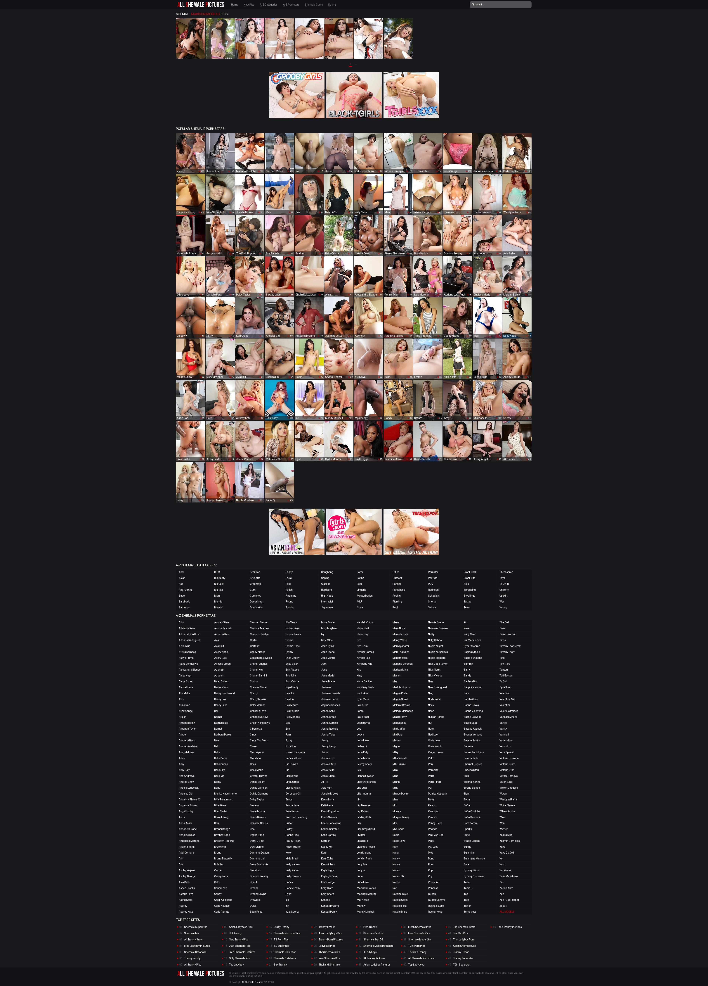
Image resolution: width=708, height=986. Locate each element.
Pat (430, 787)
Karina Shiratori (330, 829)
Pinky (431, 840)
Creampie (255, 583)
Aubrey (183, 905)
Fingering (291, 595)
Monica (397, 811)
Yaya (502, 846)
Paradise (433, 770)
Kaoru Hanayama (331, 823)
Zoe (501, 893)
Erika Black (292, 663)
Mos (395, 823)
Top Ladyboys (416, 964)
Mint (395, 787)
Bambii (218, 728)
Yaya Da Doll (506, 852)
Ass (181, 583)
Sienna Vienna (472, 781)
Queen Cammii (436, 899)
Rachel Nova (435, 911)
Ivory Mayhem (329, 628)
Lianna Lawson (365, 775)
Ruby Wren (470, 634)
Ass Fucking (185, 589)
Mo (394, 805)
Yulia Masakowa (508, 876)
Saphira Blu (470, 681)
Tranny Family (192, 958)
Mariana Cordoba (403, 663)
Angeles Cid (185, 793)
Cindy (253, 734)
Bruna (217, 852)
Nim (430, 681)
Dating (332, 4)
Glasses (325, 583)
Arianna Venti (187, 846)
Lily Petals (363, 811)
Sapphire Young (473, 687)
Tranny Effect (327, 926)
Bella (217, 752)
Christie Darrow (259, 716)
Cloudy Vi (255, 758)
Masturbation (365, 595)
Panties (397, 583)
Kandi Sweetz (329, 817)
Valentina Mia (507, 699)
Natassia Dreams (438, 628)
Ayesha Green (222, 663)
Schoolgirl (434, 595)
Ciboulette (256, 728)
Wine (502, 817)
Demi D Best (257, 840)
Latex (360, 572)
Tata (466, 899)
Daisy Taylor (257, 799)
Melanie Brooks (401, 705)
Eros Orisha (292, 681)
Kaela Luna (327, 799)
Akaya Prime (186, 657)
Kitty (359, 675)
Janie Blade (328, 681)
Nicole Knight (435, 646)
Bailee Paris (221, 687)
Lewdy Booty (364, 764)
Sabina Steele (472, 651)
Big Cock (219, 583)
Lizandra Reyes (366, 846)
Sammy (468, 663)
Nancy (396, 858)
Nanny (396, 864)
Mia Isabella (399, 722)
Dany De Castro (259, 823)
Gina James (292, 781)
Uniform (504, 589)
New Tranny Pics (238, 939)
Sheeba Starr (471, 770)
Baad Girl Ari (221, 681)
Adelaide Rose (187, 628)
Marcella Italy (400, 634)
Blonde (218, 601)
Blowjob (218, 607)
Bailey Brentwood (224, 693)
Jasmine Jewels (330, 693)
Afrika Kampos (187, 651)
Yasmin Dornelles (509, 840)
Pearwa (432, 817)
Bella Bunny (221, 764)
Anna (182, 817)
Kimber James (365, 651)
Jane (324, 669)
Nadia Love (399, 840)
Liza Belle (362, 840)
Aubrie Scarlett (223, 628)
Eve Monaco (293, 716)
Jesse (324, 752)
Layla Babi (363, 716)
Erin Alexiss (292, 669)
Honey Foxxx (293, 888)
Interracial (327, 601)
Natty (431, 634)
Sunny (467, 846)
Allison (182, 716)
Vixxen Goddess (508, 787)
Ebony (289, 572)
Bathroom (184, 607)
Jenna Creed (328, 716)
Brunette (255, 577)
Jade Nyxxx (327, 646)
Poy (430, 876)
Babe (182, 595)
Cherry (254, 693)
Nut (430, 722)
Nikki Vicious (435, 675)
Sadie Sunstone (473, 657)
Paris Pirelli (434, 781)
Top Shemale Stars (464, 926)
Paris (431, 775)
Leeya (360, 734)
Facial (289, 577)
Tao (466, 893)
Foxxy (289, 740)
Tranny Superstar (463, 958)
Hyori (288, 893)
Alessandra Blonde (190, 669)
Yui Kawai (505, 870)
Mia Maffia (399, 728)
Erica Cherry (293, 657)
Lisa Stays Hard (366, 829)
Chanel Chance (259, 663)
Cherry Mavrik (258, 699)
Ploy (430, 852)
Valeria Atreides (508, 710)
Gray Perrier (292, 811)
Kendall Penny (329, 911)
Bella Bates (220, 758)
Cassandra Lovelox (261, 657)
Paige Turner (435, 752)
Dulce (253, 905)
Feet (288, 583)
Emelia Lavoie (294, 634)
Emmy (289, 651)
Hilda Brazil (292, 858)
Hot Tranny (235, 933)
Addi (181, 622)
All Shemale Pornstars (421, 958)
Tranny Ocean (461, 952)
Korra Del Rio (364, 681)
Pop (430, 870)
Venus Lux (505, 746)
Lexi (359, 770)
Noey (431, 705)
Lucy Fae (362, 864)
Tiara (502, 628)
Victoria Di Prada (509, 758)
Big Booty (219, 577)
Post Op (432, 577)
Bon (216, 823)
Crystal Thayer (258, 775)
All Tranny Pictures (374, 958)
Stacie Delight (472, 840)
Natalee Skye (400, 893)
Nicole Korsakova (438, 651)
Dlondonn (255, 870)
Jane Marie (327, 675)
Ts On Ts (504, 583)
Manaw (361, 905)
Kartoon (325, 840)
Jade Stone (328, 651)
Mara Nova (399, 628)
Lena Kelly (363, 752)
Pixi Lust (433, 846)
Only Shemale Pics (240, 958)
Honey (289, 882)
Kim (359, 640)
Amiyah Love (186, 752)
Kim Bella (362, 646)
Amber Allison (187, 740)
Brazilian (255, 572)
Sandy (467, 675)
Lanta (360, 710)
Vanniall (504, 734)
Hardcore (326, 589)
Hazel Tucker (293, 846)
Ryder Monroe (472, 646)
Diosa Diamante (259, 864)
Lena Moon (363, 758)
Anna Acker (185, 823)
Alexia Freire (186, 687)
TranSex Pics (460, 933)
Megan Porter (401, 693)
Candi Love (220, 888)
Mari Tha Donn (401, 651)
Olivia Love (434, 740)
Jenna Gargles (329, 722)
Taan (467, 882)
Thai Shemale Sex (329, 952)
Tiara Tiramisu (507, 634)
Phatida (432, 829)
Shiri (466, 775)
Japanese (327, 607)
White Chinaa (507, 805)
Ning (430, 693)
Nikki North (434, 669)
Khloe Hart (363, 628)
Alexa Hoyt (185, 675)
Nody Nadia (434, 699)
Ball (216, 710)
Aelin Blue (184, 646)
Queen (432, 893)
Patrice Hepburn (437, 793)
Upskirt (503, 595)
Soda (467, 799)
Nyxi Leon (433, 734)
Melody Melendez (403, 710)
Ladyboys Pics (327, 945)
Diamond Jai (257, 858)
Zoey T (503, 905)
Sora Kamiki (471, 823)
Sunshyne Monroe (474, 858)
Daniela (254, 805)
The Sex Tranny (417, 952)
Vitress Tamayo (508, 775)
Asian (182, 577)
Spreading (470, 589)
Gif (287, 770)
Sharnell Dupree (473, 764)
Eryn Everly (292, 687)
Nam (395, 846)
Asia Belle (184, 882)
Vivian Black (506, 781)
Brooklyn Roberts (224, 840)
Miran (396, 799)
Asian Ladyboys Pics (241, 926)
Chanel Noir (256, 669)
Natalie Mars (400, 911)
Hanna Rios (292, 834)
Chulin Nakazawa (260, 722)
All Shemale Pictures (252, 982)
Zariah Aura (506, 888)
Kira (359, 669)
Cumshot (255, 595)
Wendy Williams (508, 799)
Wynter (503, 829)
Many (396, 622)
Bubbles (219, 864)
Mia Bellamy (400, 716)
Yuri (501, 882)
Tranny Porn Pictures (331, 939)
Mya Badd (398, 829)
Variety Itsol (506, 740)
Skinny (432, 607)
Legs (359, 583)
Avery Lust (220, 657)
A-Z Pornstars (291, 4)
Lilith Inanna (364, 793)
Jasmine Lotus (329, 699)
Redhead (433, 589)
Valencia (504, 693)
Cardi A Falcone (223, 899)
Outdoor (397, 577)
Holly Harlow (293, 864)
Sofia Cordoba (472, 811)
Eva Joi (290, 693)
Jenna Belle (328, 710)
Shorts (432, 601)
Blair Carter (220, 811)
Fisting (289, 601)
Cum (253, 589)
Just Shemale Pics (240, 945)
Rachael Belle (436, 905)
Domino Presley (259, 876)
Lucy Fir (361, 870)
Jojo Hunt (326, 787)
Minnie (396, 781)
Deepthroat (256, 601)
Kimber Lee (363, 657)
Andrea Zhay (186, 781)
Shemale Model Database (378, 945)
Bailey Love (220, 705)
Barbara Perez (222, 734)
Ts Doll (503, 681)
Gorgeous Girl (293, 793)
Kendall (325, 899)
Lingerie (361, 589)
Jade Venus (328, 657)
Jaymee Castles (330, 705)
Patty (431, 799)
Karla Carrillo (328, 834)
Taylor (467, 905)
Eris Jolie (291, 675)
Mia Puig (397, 734)
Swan (467, 864)
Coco (253, 764)
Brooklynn (220, 846)
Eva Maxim (292, 705)
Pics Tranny (370, 926)
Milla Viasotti (400, 758)
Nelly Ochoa (435, 640)
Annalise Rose (187, 834)
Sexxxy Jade (471, 758)
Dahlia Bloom (257, 781)
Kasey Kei (326, 846)
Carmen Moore (259, 622)
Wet (501, 601)
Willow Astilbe (507, 811)
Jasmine (326, 687)
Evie (288, 722)
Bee (216, 740)
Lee (359, 728)
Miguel (396, 746)
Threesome (506, 572)
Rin (465, 622)
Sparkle (468, 829)
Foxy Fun (291, 746)
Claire (253, 746)
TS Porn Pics (281, 939)
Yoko (502, 864)
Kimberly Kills (364, 663)
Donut (253, 882)
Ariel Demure (186, 852)
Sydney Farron (472, 870)
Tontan (503, 669)
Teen (467, 607)
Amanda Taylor (188, 728)
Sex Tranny (280, 964)
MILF (359, 601)
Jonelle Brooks (329, 793)
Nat (395, 888)
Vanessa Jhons (508, 716)
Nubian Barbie (436, 716)
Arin (181, 858)
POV (430, 583)
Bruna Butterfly (223, 858)
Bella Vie (219, 775)
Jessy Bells (327, 770)
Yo (501, 858)
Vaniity (503, 722)
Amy (181, 764)
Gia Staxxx (292, 764)
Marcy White (400, 640)
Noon (431, 710)
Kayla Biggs (327, 870)
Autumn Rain (222, 634)
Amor (182, 758)
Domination (256, 607)
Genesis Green (294, 758)
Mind (395, 775)
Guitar (289, 823)
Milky (395, 752)
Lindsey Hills (364, 817)
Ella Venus (292, 622)
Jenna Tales (328, 734)
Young (503, 607)
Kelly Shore (327, 893)
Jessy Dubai (328, 775)
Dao (252, 829)
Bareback (184, 601)
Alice (181, 699)
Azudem (219, 675)
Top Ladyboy (236, 964)
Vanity (503, 728)
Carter (253, 640)
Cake (217, 882)
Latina (360, 577)
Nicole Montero (437, 657)
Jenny (324, 740)
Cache (218, 870)
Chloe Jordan (258, 705)
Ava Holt (219, 646)
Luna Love (363, 882)
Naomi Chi (398, 876)
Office (396, 572)
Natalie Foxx (400, 905)
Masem (397, 675)
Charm (254, 681)
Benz (217, 787)
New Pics (249, 4)
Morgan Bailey (401, 817)
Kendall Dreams (330, 905)
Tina (502, 657)
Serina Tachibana (474, 752)
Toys (502, 577)
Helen (289, 852)
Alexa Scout (186, 681)
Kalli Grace (327, 805)
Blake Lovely (221, 817)
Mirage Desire (401, 793)
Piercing (397, 601)
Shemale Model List (419, 939)
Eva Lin (290, 699)
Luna (360, 876)
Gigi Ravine (292, 775)
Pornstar (433, 572)
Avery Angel (221, 651)
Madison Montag (366, 893)
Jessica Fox (328, 758)
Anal (181, 572)
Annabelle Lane (188, 829)
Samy (467, 669)
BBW (217, 572)
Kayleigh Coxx (329, 876)
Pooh (431, 864)
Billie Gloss (220, 805)
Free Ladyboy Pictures (197, 945)
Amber (183, 734)
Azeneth (219, 669)
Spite (467, 834)
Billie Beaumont (223, 799)
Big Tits (218, 589)
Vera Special (506, 752)
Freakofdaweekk (295, 752)
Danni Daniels (258, 817)
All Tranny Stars (193, 939)
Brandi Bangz (222, 829)
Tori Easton (506, 675)
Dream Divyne (258, 893)
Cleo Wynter (257, 752)
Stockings (469, 595)
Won (502, 823)
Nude (360, 607)
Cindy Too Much (259, 740)
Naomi (396, 870)
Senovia (468, 746)
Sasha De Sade (472, 716)
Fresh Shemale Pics (419, 926)
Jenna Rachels (329, 728)
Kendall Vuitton (365, 622)
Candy (218, 893)
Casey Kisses (257, 651)
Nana (396, 852)
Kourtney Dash (365, 687)
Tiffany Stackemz (510, 646)
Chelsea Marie (258, 687)
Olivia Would (435, 746)
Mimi (395, 770)
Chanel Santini (258, 675)
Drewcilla (255, 899)
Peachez (433, 811)
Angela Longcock (189, 787)
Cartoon (254, 646)
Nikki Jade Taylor (438, 663)
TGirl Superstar (462, 964)
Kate (324, 852)
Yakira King (505, 834)
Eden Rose (256, 911)
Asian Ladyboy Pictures (377, 964)
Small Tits (469, 577)
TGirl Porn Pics (416, 945)
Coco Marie (256, 770)
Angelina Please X (189, 799)
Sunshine (469, 852)
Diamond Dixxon (259, 852)
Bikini (217, 595)
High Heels (327, 595)
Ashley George (187, 876)
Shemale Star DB (373, 939)
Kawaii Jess (328, 864)
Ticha (502, 640)
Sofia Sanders (472, 817)
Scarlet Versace (473, 734)
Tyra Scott (505, 687)
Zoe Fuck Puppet (509, 899)
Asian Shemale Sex (464, 945)
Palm (431, 758)
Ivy (322, 634)
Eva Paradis (292, 710)
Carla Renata (221, 911)
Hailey (289, 829)
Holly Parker (292, 870)
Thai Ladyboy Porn (464, 939)
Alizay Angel (186, 710)
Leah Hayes (363, 722)
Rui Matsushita (472, 640)
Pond (431, 858)
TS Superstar (281, 945)
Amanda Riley (187, 722)
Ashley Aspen (187, 870)
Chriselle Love (258, 710)
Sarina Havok (471, 705)
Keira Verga (328, 882)
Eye (288, 728)
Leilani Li (362, 746)
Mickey (397, 740)
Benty (217, 781)
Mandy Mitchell (365, 911)
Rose (467, 628)
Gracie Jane (292, 805)
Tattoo (467, 601)
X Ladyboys (370, 952)
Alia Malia (184, 693)
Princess (433, 888)
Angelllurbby (186, 811)
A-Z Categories (268, 4)
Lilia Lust (362, 787)
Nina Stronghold (437, 687)
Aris (181, 864)
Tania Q (468, 888)
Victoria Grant (507, 764)
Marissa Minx (400, 669)
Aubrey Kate (186, 911)
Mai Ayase (363, 899)
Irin (287, 905)
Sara (466, 693)
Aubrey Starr (221, 622)
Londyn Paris (364, 858)
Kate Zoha (327, 858)
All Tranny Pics (192, 964)
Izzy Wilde (327, 640)
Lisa (359, 823)
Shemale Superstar (195, 926)
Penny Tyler (435, 823)
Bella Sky (219, 770)
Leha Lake (363, 740)
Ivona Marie (328, 622)
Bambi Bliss (221, 722)
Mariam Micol (400, 657)
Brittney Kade (222, 834)
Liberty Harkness (366, 781)
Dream (254, 888)
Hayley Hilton (293, 840)
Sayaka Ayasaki (473, 728)
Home (234, 4)
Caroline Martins (259, 628)
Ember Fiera (293, 628)
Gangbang (327, 572)
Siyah (467, 793)
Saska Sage (471, 722)
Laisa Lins (362, 705)
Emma (289, 640)
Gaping (325, 577)
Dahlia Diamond (259, 793)
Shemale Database (195, 952)
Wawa (503, 793)
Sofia (467, 805)
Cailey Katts (221, 876)
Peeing (397, 595)
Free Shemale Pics (419, 933)
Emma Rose (293, 646)
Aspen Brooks (187, 888)
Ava (216, 640)
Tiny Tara (504, 663)
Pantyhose (399, 589)
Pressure (433, 882)
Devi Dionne (257, 846)
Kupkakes (362, 693)
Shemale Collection (285, 952)
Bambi (218, 716)
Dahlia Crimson (259, 787)
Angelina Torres (188, 805)
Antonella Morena (189, 840)
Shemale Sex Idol (373, 933)
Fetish (289, 589)
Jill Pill (324, 781)
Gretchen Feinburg (296, 817)
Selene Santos (472, 740)
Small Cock (470, 572)
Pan (430, 764)
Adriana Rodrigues (189, 640)
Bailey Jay (220, 699)
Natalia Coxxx (400, 899)
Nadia (396, 834)
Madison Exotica (366, 888)
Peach (431, 805)
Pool (395, 607)
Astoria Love (186, 893)
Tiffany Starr (507, 651)
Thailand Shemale (329, 964)
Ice (287, 899)
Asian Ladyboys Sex (330, 933)
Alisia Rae (184, 705)
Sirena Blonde (472, 787)
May (395, 681)
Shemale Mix (191, 933)
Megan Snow (400, 699)
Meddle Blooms (402, 687)
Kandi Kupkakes (330, 811)
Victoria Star (506, 770)
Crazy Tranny (281, 926)
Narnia (396, 882)
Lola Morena (364, 852)
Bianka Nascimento (225, 793)
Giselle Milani (293, 787)
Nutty (431, 728)
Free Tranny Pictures (510, 926)
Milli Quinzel (399, 764)
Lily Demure (364, 805)
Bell (216, 746)
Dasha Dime (257, 834)
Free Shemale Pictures (242, 952)
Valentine (505, 705)
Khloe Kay (362, 634)
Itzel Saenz (292, 911)
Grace (289, 799)
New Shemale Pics (329, 958)
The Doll (504, 622)
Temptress (470, 911)
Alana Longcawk (188, 663)
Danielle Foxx (257, 811)
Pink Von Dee (435, 834)
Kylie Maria (363, 699)
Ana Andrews (187, 775)
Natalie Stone (436, 622)
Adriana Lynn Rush (189, 634)
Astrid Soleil (185, 899)
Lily (359, 799)
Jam (324, 663)
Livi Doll (361, 834)
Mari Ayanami (401, 646)
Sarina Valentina (473, 710)
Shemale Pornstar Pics (287, 933)
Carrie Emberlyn (259, 634)
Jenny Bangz (328, 746)
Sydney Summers (474, 876)
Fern (288, 734)
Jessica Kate (328, 764)
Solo (466, 583)
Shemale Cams (314, 4)
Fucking (290, 607)
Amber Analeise (188, 746)
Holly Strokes (293, 876)
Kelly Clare (327, 888)
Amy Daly (184, 770)
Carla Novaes (222, 905)
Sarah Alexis (471, 699)
